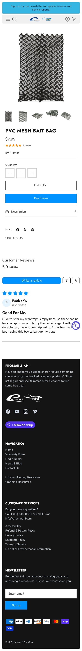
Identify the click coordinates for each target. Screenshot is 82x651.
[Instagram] (25, 411)
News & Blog (13, 463)
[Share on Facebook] (17, 229)
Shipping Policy (15, 540)
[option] (41, 67)
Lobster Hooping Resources (22, 477)
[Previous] (7, 8)
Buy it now (41, 198)
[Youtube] (16, 411)
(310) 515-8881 (21, 514)
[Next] (74, 8)
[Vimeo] (34, 411)
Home (9, 450)
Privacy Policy (14, 535)
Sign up (16, 605)
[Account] (65, 19)
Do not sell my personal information (28, 549)
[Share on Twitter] (25, 229)
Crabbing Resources (18, 482)
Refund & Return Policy (20, 530)
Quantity (11, 165)
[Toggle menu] (8, 19)
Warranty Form (15, 454)
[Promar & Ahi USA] (41, 19)
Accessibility (13, 526)
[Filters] (67, 280)
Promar (14, 153)
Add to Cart (41, 185)
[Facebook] (7, 411)
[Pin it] (32, 229)
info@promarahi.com (18, 518)
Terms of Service (15, 544)
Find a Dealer (13, 459)
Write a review (32, 280)
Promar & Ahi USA (23, 642)
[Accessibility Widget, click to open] (76, 325)
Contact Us (12, 468)
